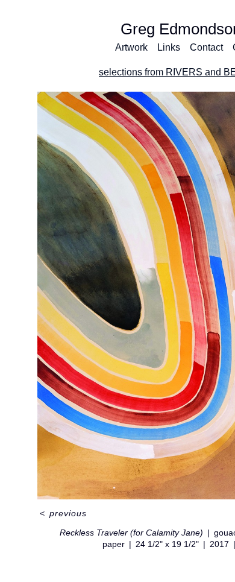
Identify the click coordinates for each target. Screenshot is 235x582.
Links (168, 47)
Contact (206, 47)
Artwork (131, 47)
